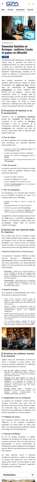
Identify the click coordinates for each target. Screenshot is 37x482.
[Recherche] (29, 4)
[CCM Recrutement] (12, 4)
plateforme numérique (26, 117)
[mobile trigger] (3, 4)
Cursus (5, 57)
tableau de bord (22, 85)
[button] (32, 475)
